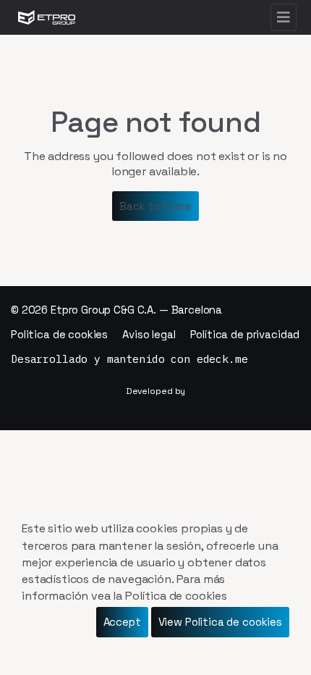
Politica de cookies (59, 334)
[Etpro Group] (46, 17)
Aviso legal (148, 334)
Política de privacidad (245, 334)
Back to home (155, 206)
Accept (122, 622)
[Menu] (283, 17)
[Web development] (155, 391)
